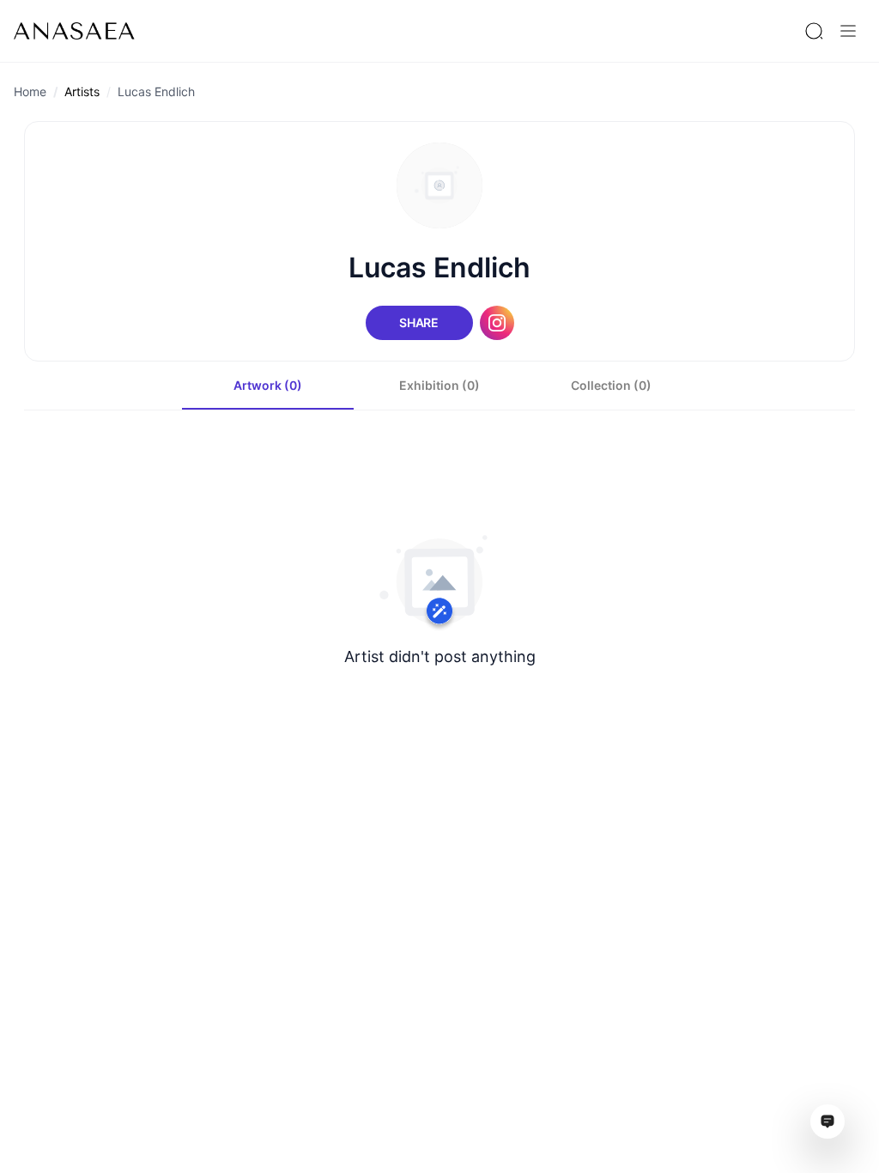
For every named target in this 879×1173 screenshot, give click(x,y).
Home (30, 91)
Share (419, 322)
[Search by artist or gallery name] (814, 31)
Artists (82, 91)
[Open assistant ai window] (827, 1121)
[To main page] (74, 31)
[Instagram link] (497, 323)
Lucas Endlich (156, 91)
